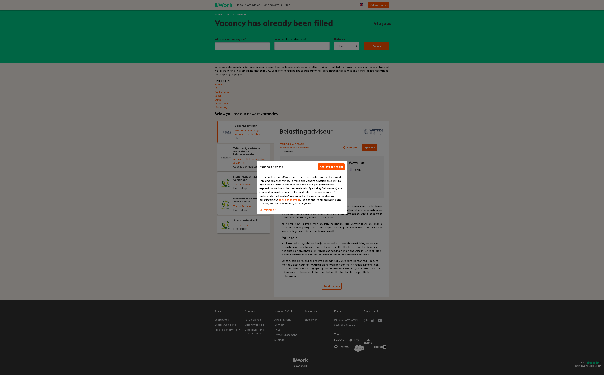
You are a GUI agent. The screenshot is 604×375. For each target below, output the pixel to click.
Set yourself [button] (267, 210)
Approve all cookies (331, 166)
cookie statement (289, 200)
